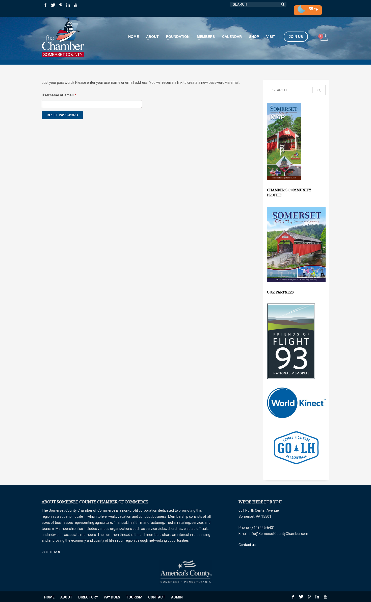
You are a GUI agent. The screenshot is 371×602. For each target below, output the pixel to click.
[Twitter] (53, 5)
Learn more (51, 552)
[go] (319, 90)
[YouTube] (76, 5)
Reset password (62, 115)
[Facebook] (45, 5)
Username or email (66, 95)
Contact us (247, 545)
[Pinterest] (60, 5)
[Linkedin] (68, 5)
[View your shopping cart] (323, 37)
